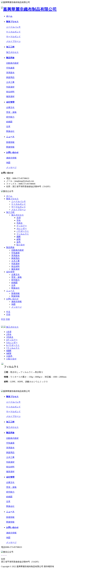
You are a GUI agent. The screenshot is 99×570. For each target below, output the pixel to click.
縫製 (18, 239)
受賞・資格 (11, 112)
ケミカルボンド (13, 32)
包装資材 (10, 87)
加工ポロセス (12, 52)
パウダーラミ (22, 231)
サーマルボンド (13, 36)
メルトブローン (13, 41)
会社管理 (10, 102)
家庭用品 (10, 77)
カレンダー (21, 228)
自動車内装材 (12, 63)
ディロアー (21, 226)
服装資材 (10, 96)
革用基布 (10, 73)
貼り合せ (20, 245)
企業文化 (10, 107)
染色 (18, 242)
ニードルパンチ (13, 27)
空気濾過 (10, 68)
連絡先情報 (11, 158)
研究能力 (10, 117)
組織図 (9, 122)
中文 (8, 312)
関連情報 (10, 147)
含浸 (18, 218)
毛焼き (19, 223)
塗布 (18, 220)
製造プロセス (12, 21)
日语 (8, 314)
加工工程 (10, 47)
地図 (8, 163)
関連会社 (10, 131)
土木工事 (10, 82)
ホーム (9, 16)
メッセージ (11, 167)
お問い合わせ (12, 152)
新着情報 (10, 142)
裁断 (18, 237)
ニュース (10, 137)
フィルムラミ (22, 234)
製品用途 (10, 58)
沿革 (8, 126)
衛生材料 (10, 92)
